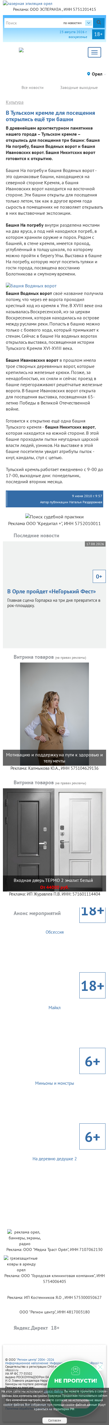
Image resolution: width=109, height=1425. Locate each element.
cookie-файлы (53, 1391)
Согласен (54, 1420)
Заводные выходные (79, 87)
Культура (15, 102)
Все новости (33, 87)
